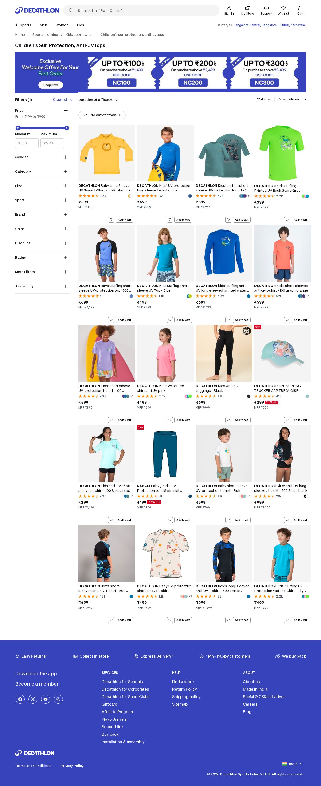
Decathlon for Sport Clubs (126, 696)
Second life (112, 726)
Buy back (110, 734)
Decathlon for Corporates (125, 689)
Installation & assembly (123, 741)
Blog (247, 711)
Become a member (37, 684)
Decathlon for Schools (122, 681)
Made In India (255, 689)
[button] (24, 25)
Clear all (60, 99)
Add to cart (124, 219)
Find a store (183, 681)
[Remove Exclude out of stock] (120, 115)
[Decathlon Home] (37, 10)
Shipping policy (186, 696)
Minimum (23, 134)
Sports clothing (45, 34)
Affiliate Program (117, 711)
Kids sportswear (79, 34)
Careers (250, 704)
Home (20, 34)
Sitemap (180, 704)
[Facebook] (20, 699)
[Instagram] (58, 699)
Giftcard (109, 704)
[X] (32, 699)
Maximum (48, 134)
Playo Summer (115, 719)
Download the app (36, 673)
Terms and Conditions (33, 766)
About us (251, 681)
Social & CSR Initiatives (264, 696)
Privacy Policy (72, 766)
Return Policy (184, 689)
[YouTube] (45, 699)
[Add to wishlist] (111, 220)
